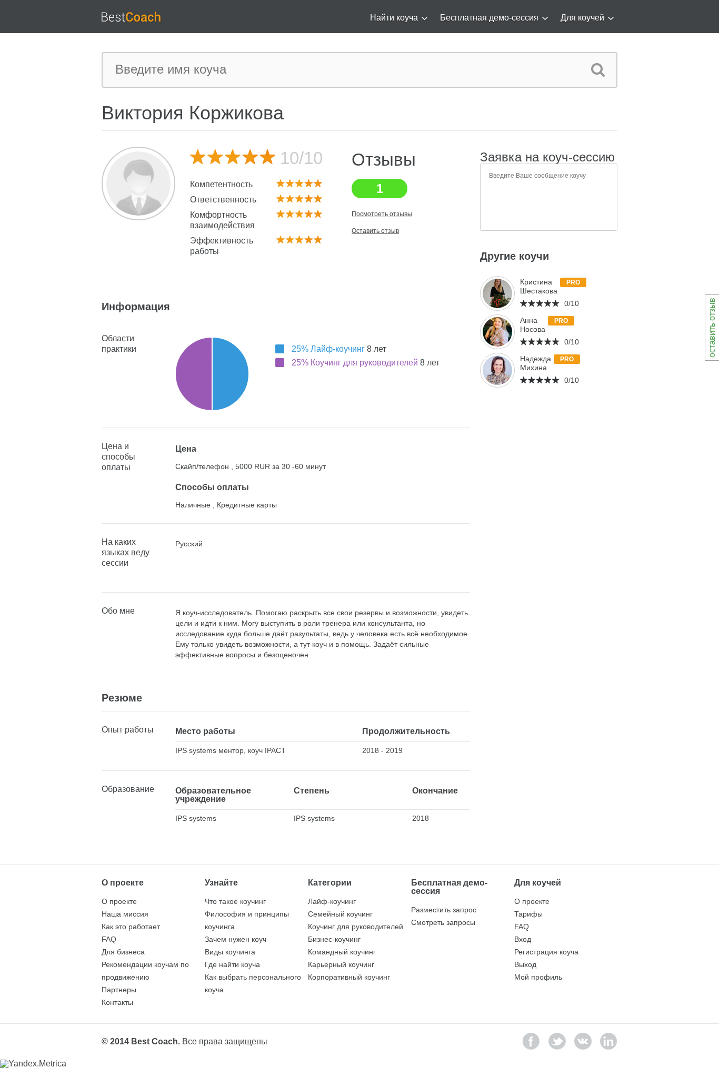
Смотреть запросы (443, 922)
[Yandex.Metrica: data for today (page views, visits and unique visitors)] (33, 1064)
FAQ (109, 939)
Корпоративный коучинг (349, 977)
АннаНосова (532, 324)
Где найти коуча (232, 964)
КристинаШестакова (538, 286)
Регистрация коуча (546, 952)
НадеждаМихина (535, 363)
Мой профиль (538, 977)
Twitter (557, 1041)
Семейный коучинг (340, 914)
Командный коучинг (342, 952)
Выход (525, 964)
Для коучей (582, 17)
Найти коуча (394, 17)
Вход (522, 939)
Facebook (531, 1041)
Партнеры (119, 989)
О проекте (119, 901)
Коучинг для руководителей (355, 926)
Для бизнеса (123, 952)
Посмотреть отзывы (382, 214)
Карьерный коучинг (341, 964)
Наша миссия (125, 914)
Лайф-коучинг (332, 901)
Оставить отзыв (375, 231)
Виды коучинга (230, 952)
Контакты (117, 1002)
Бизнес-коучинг (334, 939)
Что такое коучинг (235, 901)
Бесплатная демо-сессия (489, 17)
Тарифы (528, 914)
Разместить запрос (443, 910)
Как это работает (131, 926)
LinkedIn (608, 1041)
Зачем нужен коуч (235, 939)
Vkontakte (583, 1041)
